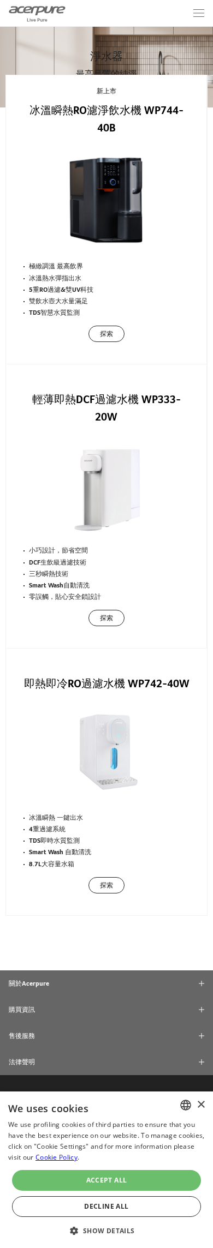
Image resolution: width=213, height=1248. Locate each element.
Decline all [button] (106, 1206)
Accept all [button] (106, 1180)
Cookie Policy (57, 1157)
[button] (106, 1229)
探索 (106, 334)
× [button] (201, 1105)
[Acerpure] (37, 13)
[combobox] (185, 1105)
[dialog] (106, 1169)
